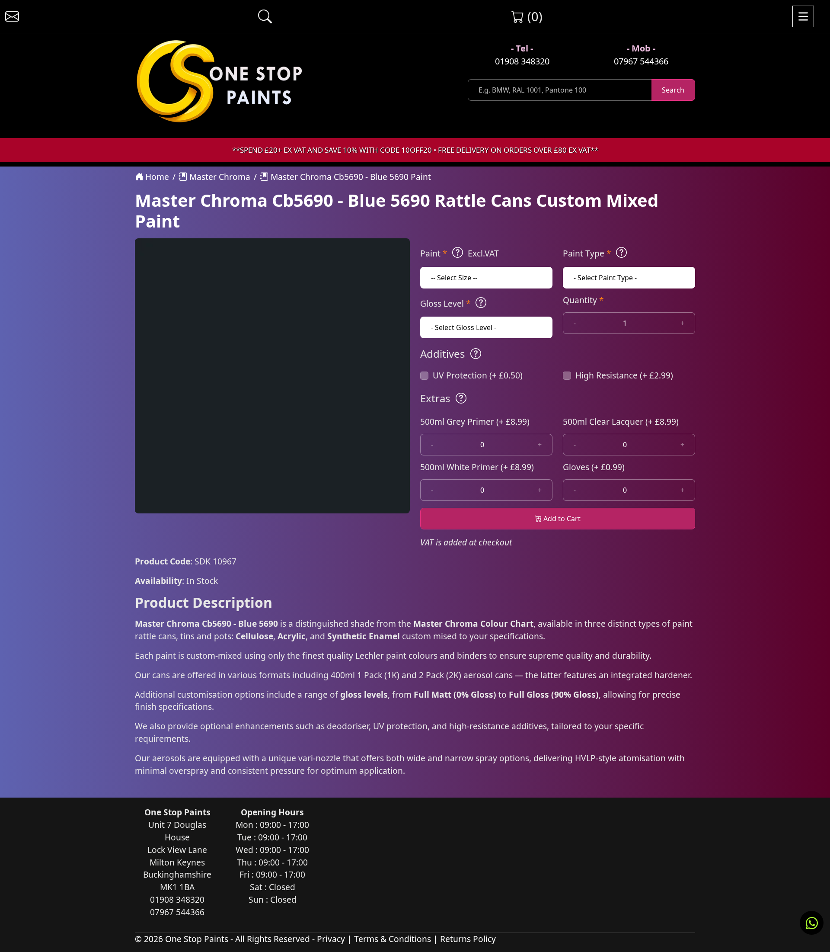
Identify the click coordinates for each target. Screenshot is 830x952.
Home (156, 177)
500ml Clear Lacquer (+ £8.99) (621, 421)
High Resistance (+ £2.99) (624, 375)
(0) (533, 16)
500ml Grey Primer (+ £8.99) (475, 421)
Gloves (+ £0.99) (594, 467)
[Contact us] (12, 16)
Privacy (331, 939)
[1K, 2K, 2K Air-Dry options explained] (458, 252)
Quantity (583, 300)
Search (673, 90)
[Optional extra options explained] (461, 398)
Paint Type (587, 253)
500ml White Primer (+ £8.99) (477, 467)
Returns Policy (468, 939)
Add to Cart (561, 518)
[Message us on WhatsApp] (812, 923)
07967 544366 (641, 61)
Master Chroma (218, 177)
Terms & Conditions (392, 939)
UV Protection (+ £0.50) (478, 375)
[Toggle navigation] (803, 16)
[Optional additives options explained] (476, 353)
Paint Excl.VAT (459, 253)
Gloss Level (445, 303)
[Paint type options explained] (621, 252)
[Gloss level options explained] (481, 302)
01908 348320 (522, 61)
